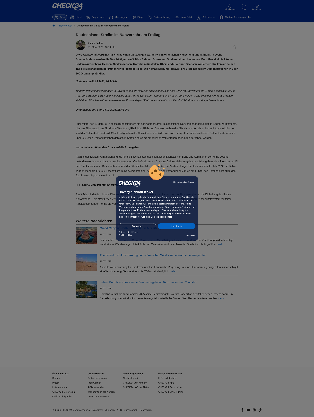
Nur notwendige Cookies (184, 182)
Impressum (190, 235)
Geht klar (176, 226)
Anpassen (137, 226)
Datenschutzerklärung (128, 232)
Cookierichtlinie (125, 235)
